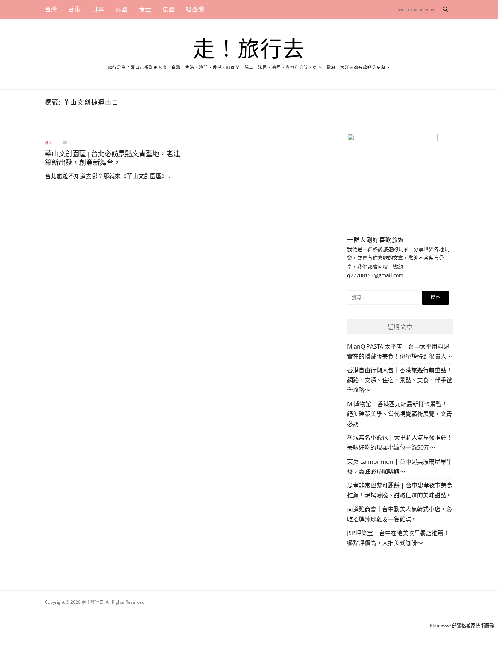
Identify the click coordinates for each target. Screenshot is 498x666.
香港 (74, 9)
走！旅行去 (249, 50)
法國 (168, 9)
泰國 (121, 9)
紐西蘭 (195, 9)
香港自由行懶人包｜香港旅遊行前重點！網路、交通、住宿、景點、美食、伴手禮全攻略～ (399, 380)
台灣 (51, 9)
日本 (98, 9)
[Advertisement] (249, 612)
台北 (49, 143)
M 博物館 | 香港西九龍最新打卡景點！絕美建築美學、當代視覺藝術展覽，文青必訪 (399, 414)
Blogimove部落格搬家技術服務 (461, 625)
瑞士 (145, 9)
